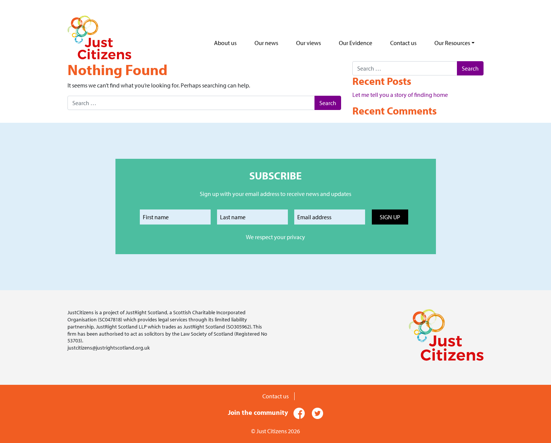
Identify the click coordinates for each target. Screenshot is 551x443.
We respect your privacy (275, 237)
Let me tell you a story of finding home (400, 94)
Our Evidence (355, 43)
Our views (308, 43)
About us (225, 43)
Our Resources (452, 43)
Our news (266, 43)
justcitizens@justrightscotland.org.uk (108, 347)
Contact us (403, 43)
